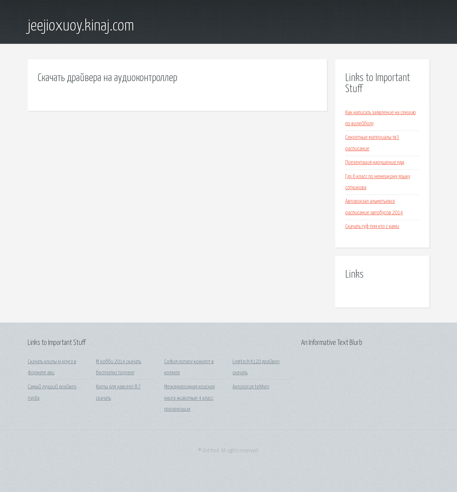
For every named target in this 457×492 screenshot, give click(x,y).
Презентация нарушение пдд (374, 162)
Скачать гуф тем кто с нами (372, 226)
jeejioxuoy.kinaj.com (81, 26)
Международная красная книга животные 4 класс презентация (189, 398)
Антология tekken (251, 387)
